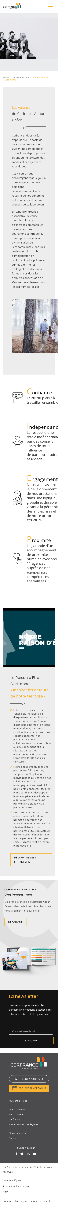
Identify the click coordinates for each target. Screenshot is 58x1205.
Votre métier (16, 1114)
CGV (5, 1192)
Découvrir (15, 922)
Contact (13, 1138)
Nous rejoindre (17, 1133)
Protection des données (16, 1186)
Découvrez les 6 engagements (25, 860)
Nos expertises (17, 1109)
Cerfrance (14, 1119)
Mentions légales (12, 1180)
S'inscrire (31, 1040)
